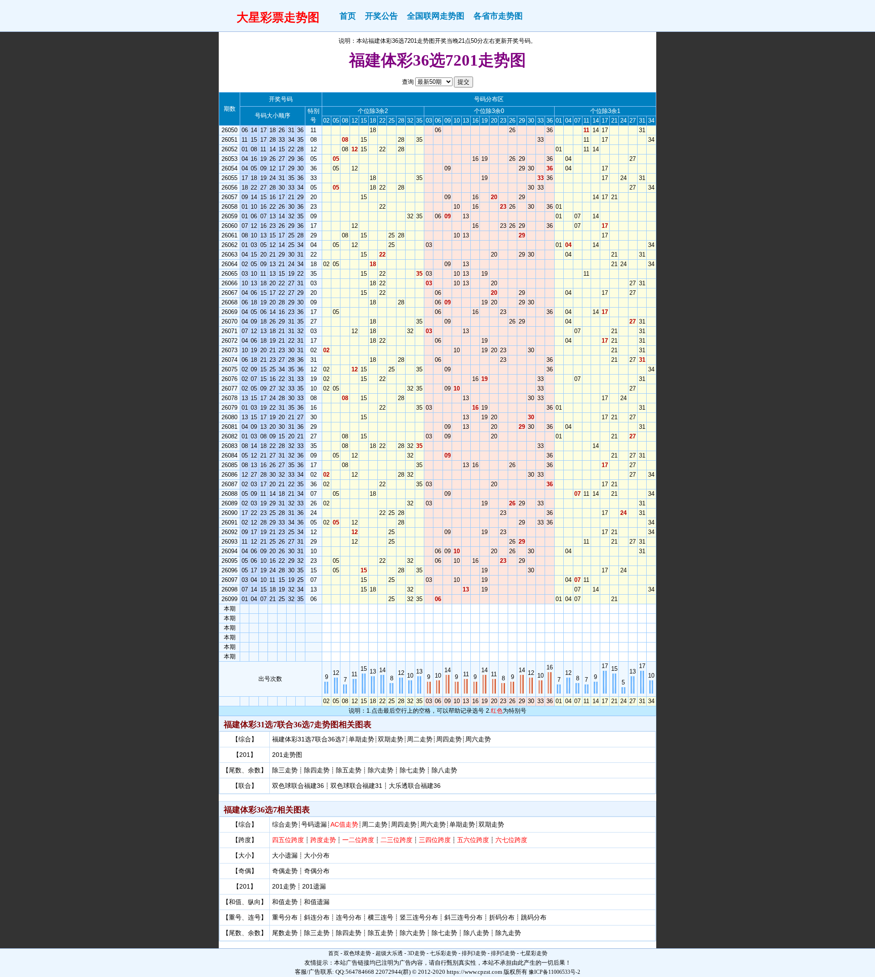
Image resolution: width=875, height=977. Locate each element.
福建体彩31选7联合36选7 (308, 739)
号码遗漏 (314, 824)
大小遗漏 (285, 855)
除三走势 (285, 770)
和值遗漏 (316, 901)
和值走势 (285, 901)
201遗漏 (314, 886)
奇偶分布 (316, 870)
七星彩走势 (533, 953)
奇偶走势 (285, 870)
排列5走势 (503, 953)
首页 (348, 16)
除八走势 (444, 770)
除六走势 (380, 770)
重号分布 (285, 917)
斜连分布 (316, 917)
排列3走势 (474, 953)
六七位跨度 (511, 839)
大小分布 (316, 855)
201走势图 (287, 754)
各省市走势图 (498, 16)
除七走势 (412, 770)
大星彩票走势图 (278, 17)
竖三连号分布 (419, 917)
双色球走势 (357, 953)
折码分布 (502, 917)
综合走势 (285, 824)
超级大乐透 (389, 953)
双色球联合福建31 (356, 785)
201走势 (284, 886)
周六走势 (478, 739)
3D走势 (416, 953)
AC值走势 (344, 824)
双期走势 (390, 739)
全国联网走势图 (435, 16)
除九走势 (508, 932)
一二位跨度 (358, 839)
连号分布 (348, 917)
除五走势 (348, 770)
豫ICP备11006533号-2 (554, 972)
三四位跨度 (435, 839)
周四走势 (449, 739)
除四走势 (316, 770)
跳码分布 (533, 917)
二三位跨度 (396, 839)
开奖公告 (381, 16)
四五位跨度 (288, 839)
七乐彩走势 (443, 953)
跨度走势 (323, 839)
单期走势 (361, 739)
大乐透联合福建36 (415, 785)
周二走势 (419, 739)
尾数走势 (285, 932)
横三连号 (380, 917)
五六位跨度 (473, 839)
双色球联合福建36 (298, 785)
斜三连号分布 (463, 917)
